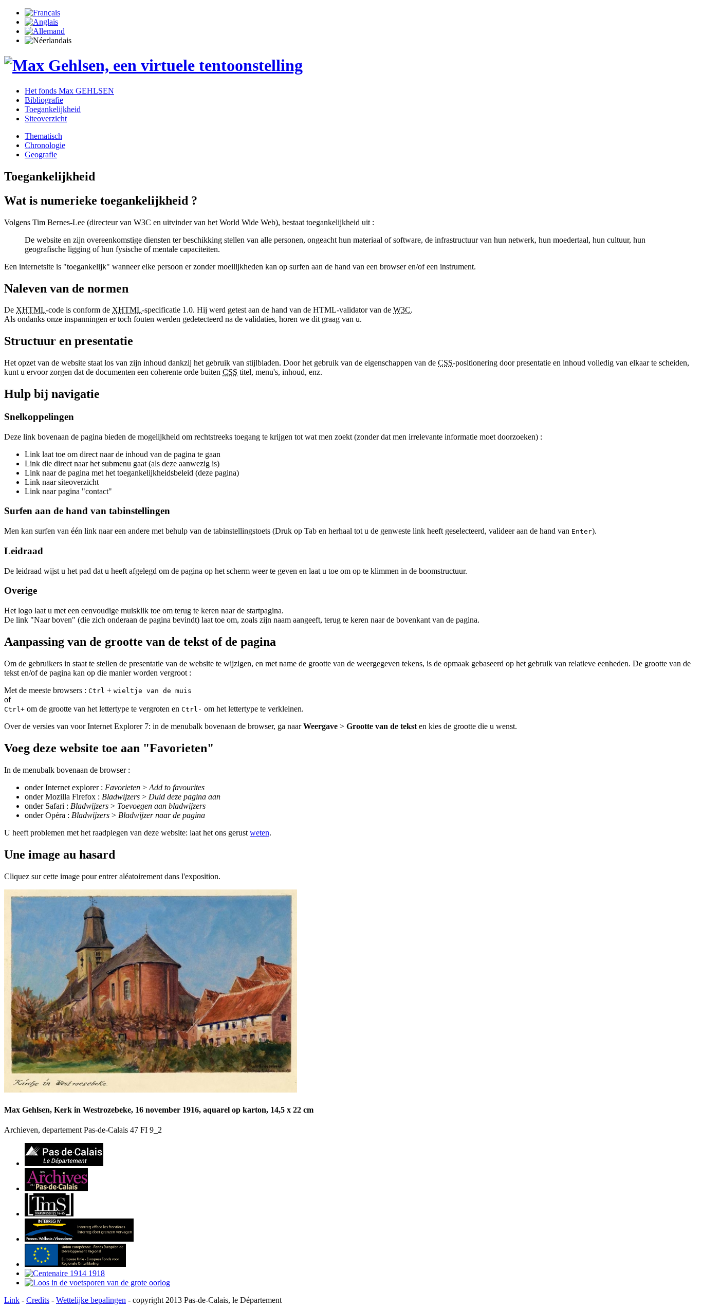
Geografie (41, 154)
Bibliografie (44, 100)
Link (12, 1300)
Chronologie (45, 145)
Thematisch (43, 136)
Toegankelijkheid (53, 109)
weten (259, 832)
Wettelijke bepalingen (91, 1300)
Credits (37, 1300)
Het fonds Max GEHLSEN (69, 90)
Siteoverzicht (46, 118)
